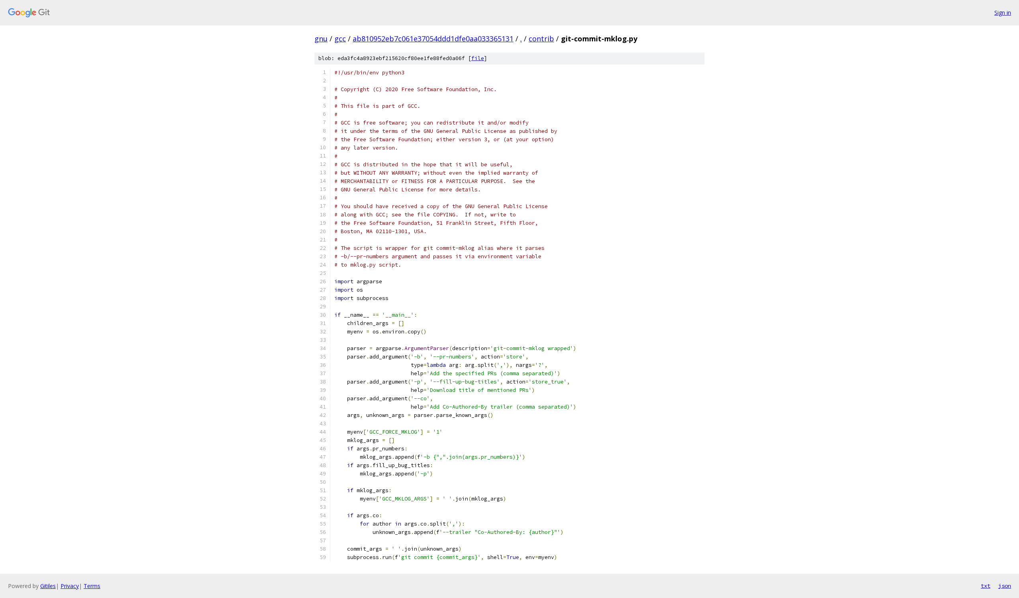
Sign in (1002, 12)
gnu (321, 38)
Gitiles (48, 586)
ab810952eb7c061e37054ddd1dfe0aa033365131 (433, 38)
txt (985, 585)
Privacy (70, 586)
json (1004, 585)
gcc (340, 38)
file (477, 58)
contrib (541, 38)
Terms (92, 586)
